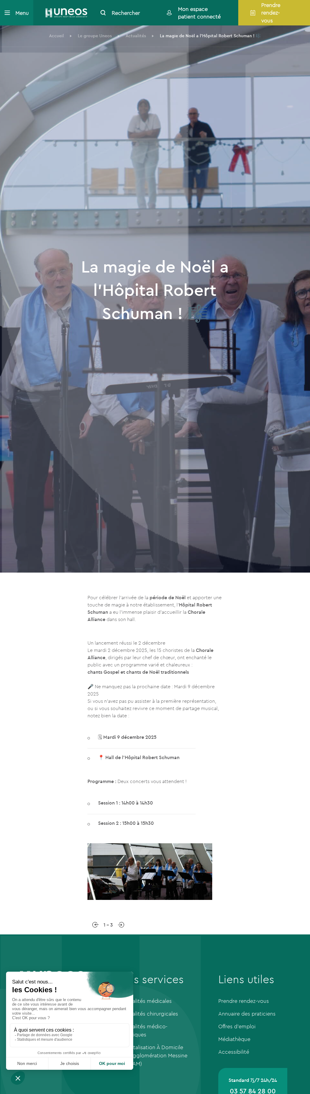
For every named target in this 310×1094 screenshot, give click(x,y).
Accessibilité (233, 1051)
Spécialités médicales (145, 1000)
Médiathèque (234, 1039)
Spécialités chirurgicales (148, 1013)
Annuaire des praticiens (246, 1013)
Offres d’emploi (237, 1026)
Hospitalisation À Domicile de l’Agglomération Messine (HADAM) (153, 1055)
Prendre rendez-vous (243, 1000)
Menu (22, 12)
